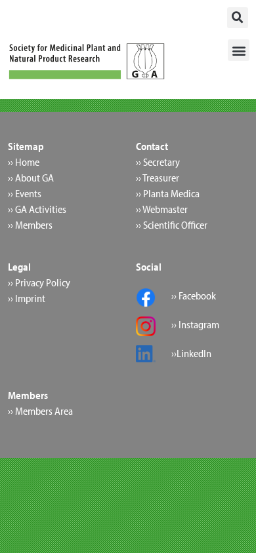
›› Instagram (195, 324)
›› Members (30, 224)
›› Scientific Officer (171, 224)
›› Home (23, 161)
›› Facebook (193, 295)
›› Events (24, 193)
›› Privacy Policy (39, 282)
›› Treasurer (157, 177)
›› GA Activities (37, 209)
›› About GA (31, 177)
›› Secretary (158, 161)
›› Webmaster (162, 209)
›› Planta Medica (168, 193)
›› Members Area (40, 410)
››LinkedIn (191, 353)
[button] (237, 17)
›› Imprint (26, 298)
